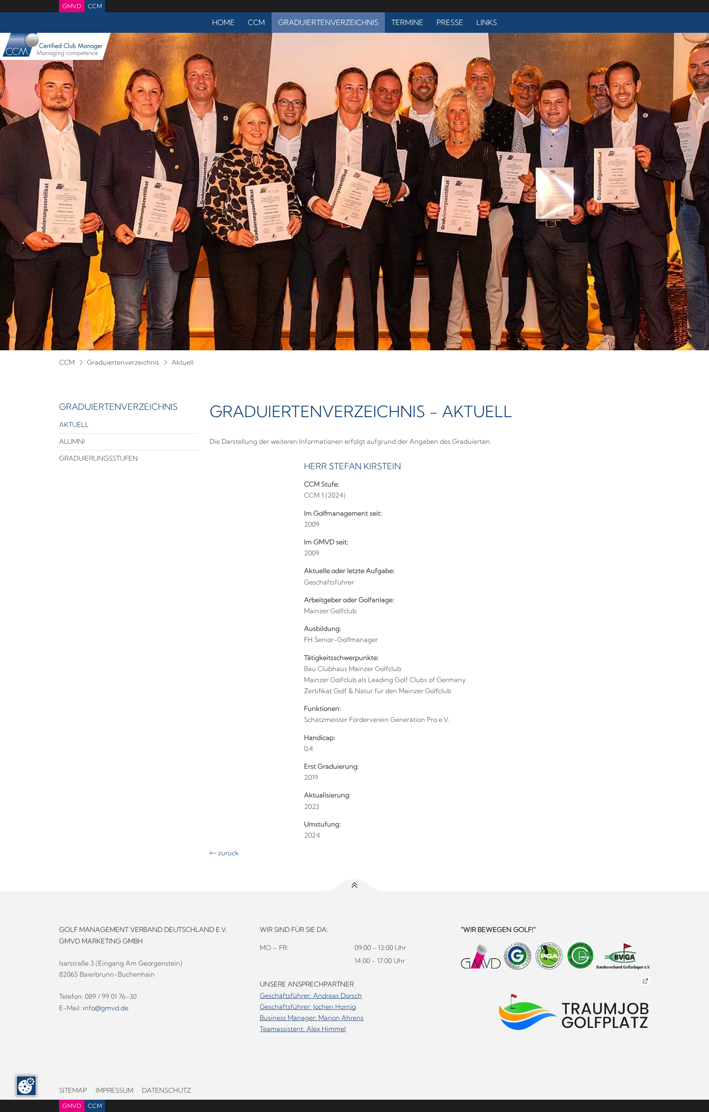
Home (223, 22)
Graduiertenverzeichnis (328, 22)
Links (486, 22)
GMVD (71, 6)
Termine (407, 22)
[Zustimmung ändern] (26, 1086)
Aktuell (183, 362)
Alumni (72, 441)
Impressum (114, 1090)
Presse (450, 22)
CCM (95, 6)
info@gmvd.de (105, 1008)
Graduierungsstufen (98, 458)
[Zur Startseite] (51, 46)
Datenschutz (166, 1090)
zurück (224, 853)
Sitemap (73, 1090)
